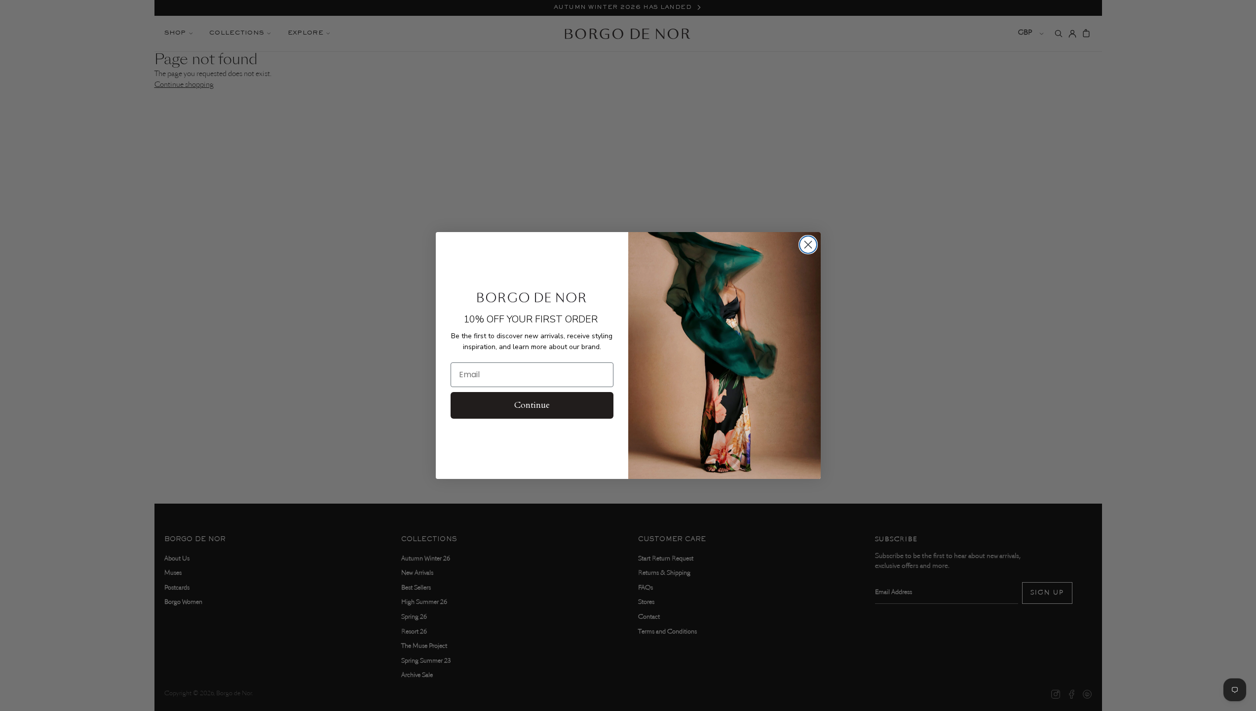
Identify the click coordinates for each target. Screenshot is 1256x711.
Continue (532, 405)
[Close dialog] (808, 244)
